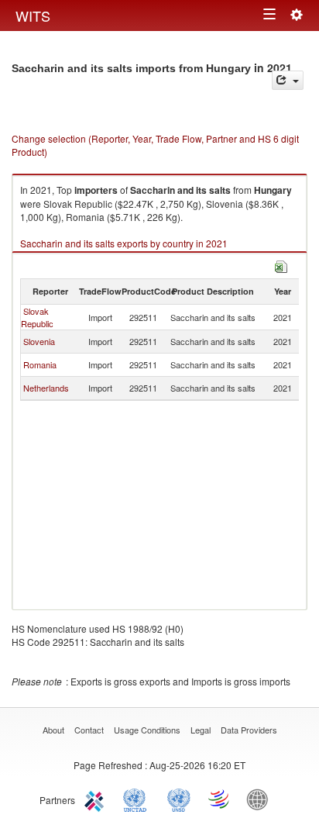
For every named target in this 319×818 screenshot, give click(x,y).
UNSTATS (178, 798)
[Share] (288, 80)
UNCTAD (137, 798)
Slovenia (39, 341)
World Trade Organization (219, 798)
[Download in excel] (281, 264)
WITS (32, 15)
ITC (96, 798)
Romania (40, 364)
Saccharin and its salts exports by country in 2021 (124, 243)
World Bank (260, 798)
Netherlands (46, 387)
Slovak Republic (37, 317)
